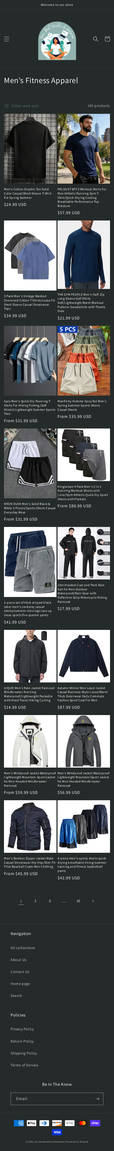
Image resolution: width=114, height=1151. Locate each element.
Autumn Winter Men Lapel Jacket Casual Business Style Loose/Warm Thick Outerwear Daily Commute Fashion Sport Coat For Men (83, 694)
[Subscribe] (97, 1099)
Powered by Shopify (77, 1141)
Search (16, 995)
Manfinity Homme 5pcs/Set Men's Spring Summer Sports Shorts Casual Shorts (82, 405)
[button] (6, 39)
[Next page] (93, 901)
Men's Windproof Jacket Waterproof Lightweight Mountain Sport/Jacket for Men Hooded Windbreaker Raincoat (30, 779)
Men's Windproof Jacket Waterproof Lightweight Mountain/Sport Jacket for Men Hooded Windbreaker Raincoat (83, 779)
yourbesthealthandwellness (49, 1141)
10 (78, 900)
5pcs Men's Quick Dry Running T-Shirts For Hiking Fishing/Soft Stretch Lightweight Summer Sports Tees (29, 407)
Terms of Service (24, 1065)
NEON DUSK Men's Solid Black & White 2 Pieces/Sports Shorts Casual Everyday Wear (30, 508)
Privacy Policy (22, 1029)
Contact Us (20, 971)
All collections (23, 947)
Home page (20, 983)
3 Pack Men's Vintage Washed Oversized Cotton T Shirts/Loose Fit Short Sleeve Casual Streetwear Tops (29, 302)
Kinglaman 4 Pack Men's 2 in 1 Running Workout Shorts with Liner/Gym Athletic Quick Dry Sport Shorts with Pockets (83, 492)
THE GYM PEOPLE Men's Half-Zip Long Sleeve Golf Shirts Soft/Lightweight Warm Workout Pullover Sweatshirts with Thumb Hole (82, 302)
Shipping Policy (24, 1053)
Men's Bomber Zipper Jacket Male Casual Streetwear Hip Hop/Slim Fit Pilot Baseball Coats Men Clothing (29, 862)
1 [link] (21, 900)
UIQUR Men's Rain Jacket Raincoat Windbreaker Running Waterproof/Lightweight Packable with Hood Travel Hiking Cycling (29, 694)
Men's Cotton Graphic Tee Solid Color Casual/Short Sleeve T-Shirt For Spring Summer (28, 193)
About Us (19, 959)
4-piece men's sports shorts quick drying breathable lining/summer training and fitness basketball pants (82, 864)
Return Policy (22, 1041)
